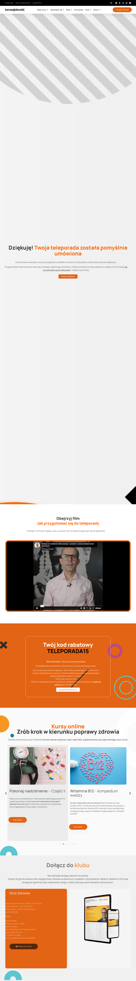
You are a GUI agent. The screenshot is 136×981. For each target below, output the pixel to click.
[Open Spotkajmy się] (63, 9)
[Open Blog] (71, 9)
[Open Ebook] (100, 9)
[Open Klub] (90, 9)
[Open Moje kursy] (47, 9)
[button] (111, 3)
